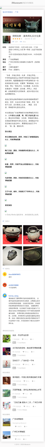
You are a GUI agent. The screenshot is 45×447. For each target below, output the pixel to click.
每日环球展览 (8, 12)
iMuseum (27, 444)
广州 (16, 12)
